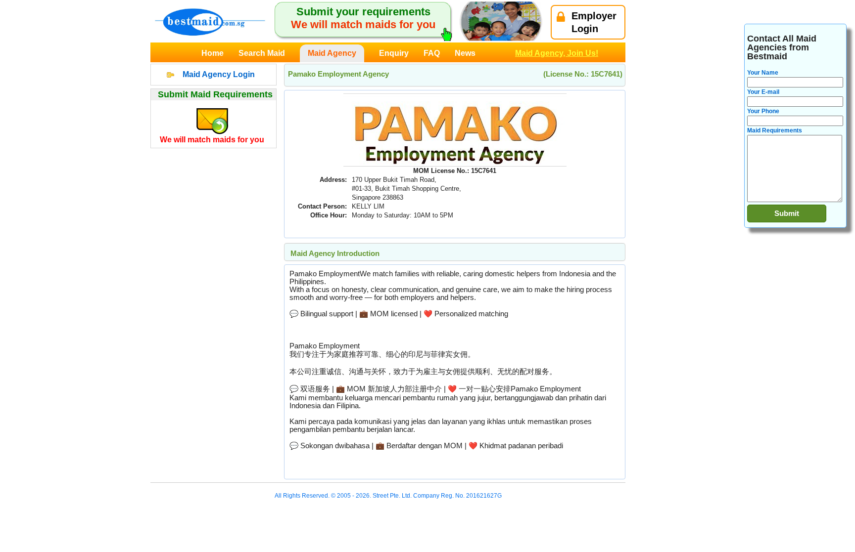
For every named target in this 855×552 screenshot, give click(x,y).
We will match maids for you (212, 139)
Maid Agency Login (219, 74)
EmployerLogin (594, 22)
